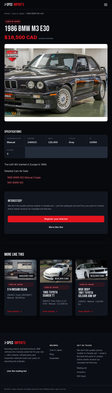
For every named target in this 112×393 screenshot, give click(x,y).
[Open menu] (106, 5)
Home (7, 13)
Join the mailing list (17, 371)
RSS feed (81, 376)
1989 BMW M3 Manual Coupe (24, 177)
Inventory (81, 372)
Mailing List (82, 368)
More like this (56, 227)
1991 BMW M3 (15, 182)
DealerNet (54, 358)
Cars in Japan (18, 13)
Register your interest (56, 219)
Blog (52, 354)
